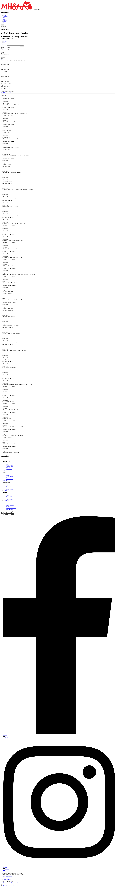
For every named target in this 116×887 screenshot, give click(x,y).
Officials (5, 20)
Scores (4, 15)
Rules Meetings (9, 486)
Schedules (5, 16)
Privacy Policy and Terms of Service (11, 882)
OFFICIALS (6, 500)
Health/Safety (9, 487)
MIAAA (8, 475)
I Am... (4, 22)
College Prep (8, 467)
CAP (7, 485)
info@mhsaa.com (7, 879)
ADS (4, 470)
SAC (7, 464)
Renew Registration (10, 505)
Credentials (8, 495)
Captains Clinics (9, 466)
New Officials (9, 506)
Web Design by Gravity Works (9, 885)
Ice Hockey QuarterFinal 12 (6, 92)
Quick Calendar (9, 477)
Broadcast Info (9, 496)
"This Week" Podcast (10, 498)
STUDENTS (6, 459)
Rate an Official (9, 489)
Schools (5, 17)
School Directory (9, 476)
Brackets (5, 41)
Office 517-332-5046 (7, 876)
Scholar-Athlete (9, 465)
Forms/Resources (9, 479)
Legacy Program (9, 509)
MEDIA (5, 490)
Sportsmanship (9, 469)
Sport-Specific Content (11, 508)
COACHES (5, 480)
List (4, 42)
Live (4, 19)
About (4, 21)
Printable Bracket (4, 44)
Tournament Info (9, 499)
